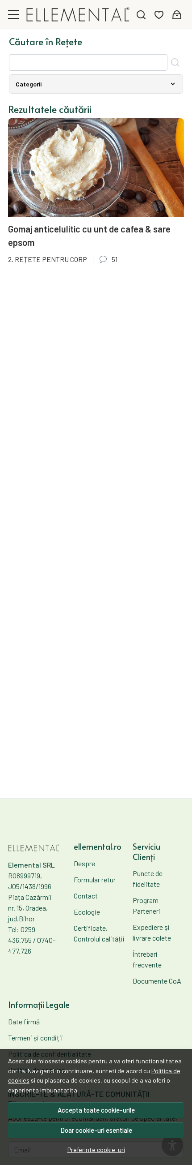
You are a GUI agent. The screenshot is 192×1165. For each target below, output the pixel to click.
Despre (84, 863)
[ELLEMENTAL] (78, 14)
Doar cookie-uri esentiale (96, 1130)
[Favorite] (159, 15)
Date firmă (24, 1021)
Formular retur (95, 879)
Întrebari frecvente (147, 959)
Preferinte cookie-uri (96, 1149)
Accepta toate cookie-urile (96, 1110)
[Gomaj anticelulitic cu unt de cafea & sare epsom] (96, 168)
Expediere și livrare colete (152, 932)
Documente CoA (157, 980)
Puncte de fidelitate (148, 878)
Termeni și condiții (35, 1037)
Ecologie (87, 911)
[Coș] (177, 15)
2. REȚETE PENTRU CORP (47, 259)
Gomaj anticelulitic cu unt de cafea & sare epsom (89, 236)
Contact (86, 895)
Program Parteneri (146, 905)
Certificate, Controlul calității (99, 933)
